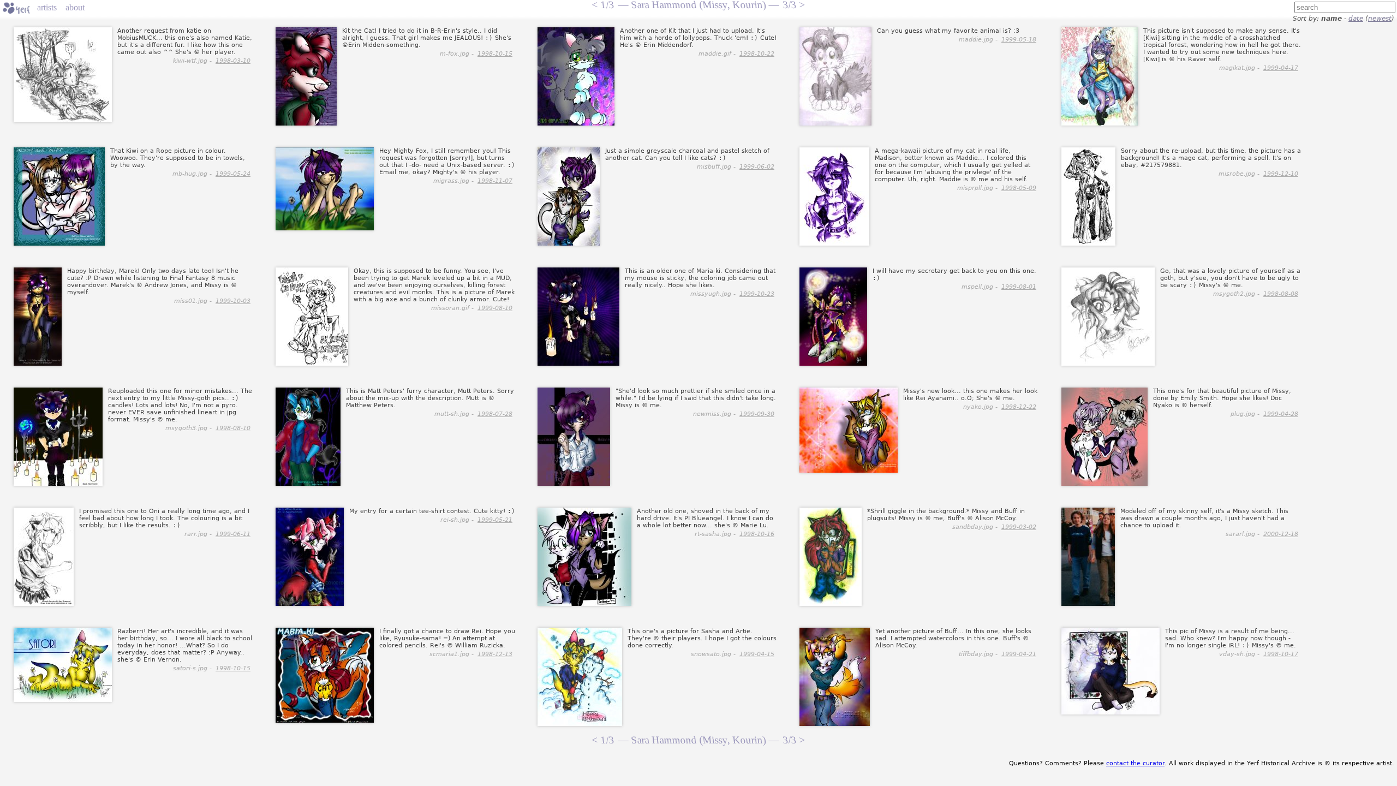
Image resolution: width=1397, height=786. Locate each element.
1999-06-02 (756, 166)
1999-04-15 (756, 654)
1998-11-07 (494, 180)
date (1355, 18)
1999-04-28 (1280, 414)
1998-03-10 (233, 60)
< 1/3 (602, 740)
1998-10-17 (1280, 654)
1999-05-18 (1018, 39)
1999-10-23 (756, 293)
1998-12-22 (1018, 406)
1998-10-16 (756, 534)
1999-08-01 (1018, 286)
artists (47, 7)
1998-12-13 (494, 654)
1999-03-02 (1018, 527)
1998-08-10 (233, 428)
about (75, 7)
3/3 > (793, 740)
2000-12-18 (1280, 534)
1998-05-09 (1018, 188)
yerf (16, 8)
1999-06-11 (233, 534)
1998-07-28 (494, 414)
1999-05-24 (233, 173)
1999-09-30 (756, 414)
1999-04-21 (1018, 654)
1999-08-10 (494, 308)
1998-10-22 (756, 53)
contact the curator (1135, 763)
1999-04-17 (1280, 68)
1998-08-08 (1280, 293)
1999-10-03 (233, 301)
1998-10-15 (494, 53)
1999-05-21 (494, 519)
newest (1380, 18)
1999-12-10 (1280, 173)
